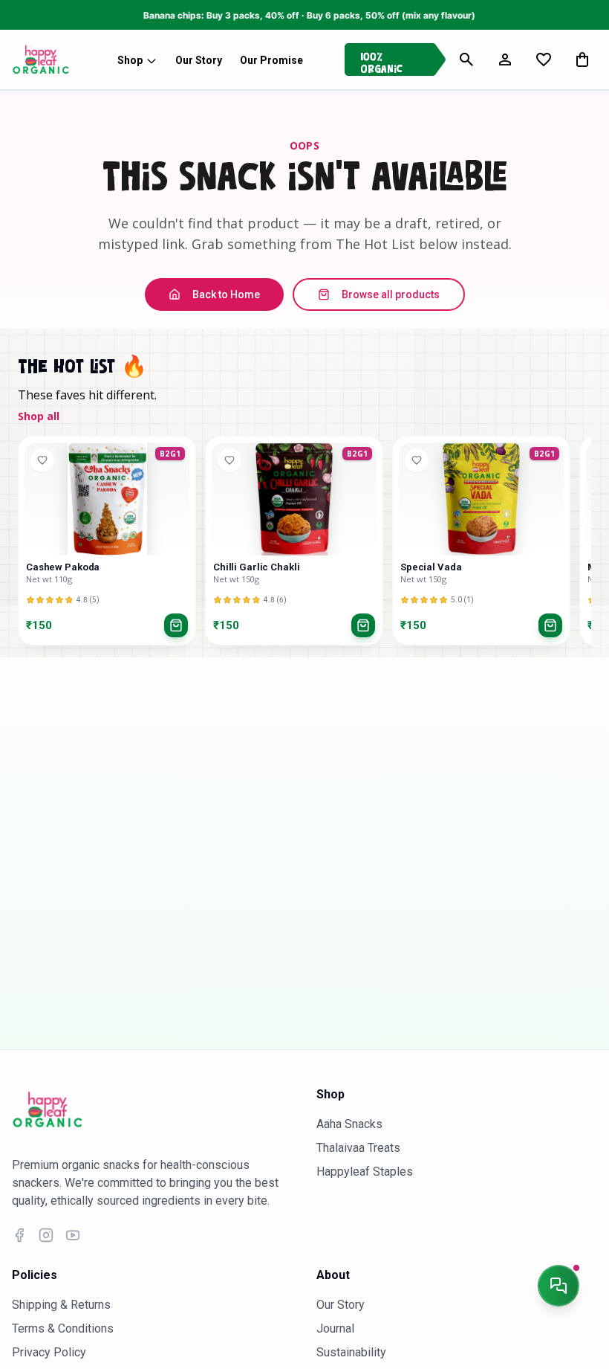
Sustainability (351, 1352)
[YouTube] (72, 1235)
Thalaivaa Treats (358, 1148)
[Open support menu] (558, 1286)
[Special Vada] (481, 498)
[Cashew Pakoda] (107, 498)
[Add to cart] (176, 625)
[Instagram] (46, 1235)
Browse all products (391, 294)
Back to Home (226, 294)
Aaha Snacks (349, 1124)
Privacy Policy (49, 1352)
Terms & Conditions (63, 1328)
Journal (335, 1328)
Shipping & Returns (61, 1305)
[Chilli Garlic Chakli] (294, 498)
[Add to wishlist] (42, 460)
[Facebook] (19, 1235)
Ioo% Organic (381, 60)
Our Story (340, 1305)
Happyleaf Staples (364, 1172)
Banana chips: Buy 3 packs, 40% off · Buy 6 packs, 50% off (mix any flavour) (278, 15)
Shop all (38, 416)
